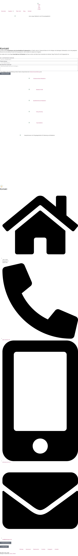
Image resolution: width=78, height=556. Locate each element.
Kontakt (29, 11)
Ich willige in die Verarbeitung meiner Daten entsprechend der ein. (21, 71)
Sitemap (21, 549)
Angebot (10, 11)
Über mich (18, 11)
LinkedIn (56, 549)
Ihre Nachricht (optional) (5, 64)
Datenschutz (36, 549)
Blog (24, 11)
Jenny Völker (13, 553)
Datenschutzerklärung (35, 71)
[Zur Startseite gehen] (39, 6)
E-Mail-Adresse (3, 61)
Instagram (50, 549)
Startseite (3, 11)
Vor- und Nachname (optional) (7, 57)
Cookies (43, 549)
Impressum (28, 549)
